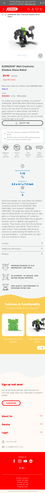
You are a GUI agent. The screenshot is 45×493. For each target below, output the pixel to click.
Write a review (21, 96)
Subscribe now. (30, 4)
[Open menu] (3, 9)
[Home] (13, 9)
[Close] (43, 3)
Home (4, 15)
